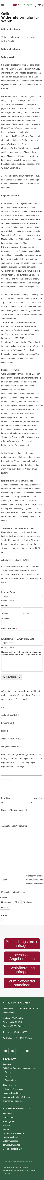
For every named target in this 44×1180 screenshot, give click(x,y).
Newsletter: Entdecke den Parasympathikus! (14, 1135)
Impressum (22, 1167)
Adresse (5, 618)
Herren (8, 1076)
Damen (8, 1072)
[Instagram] (20, 1051)
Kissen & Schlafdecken (13, 1093)
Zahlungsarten (9, 1121)
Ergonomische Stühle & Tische (16, 1097)
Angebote (7, 1064)
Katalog (6, 1125)
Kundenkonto (9, 1114)
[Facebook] (6, 1051)
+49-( (18, 1032)
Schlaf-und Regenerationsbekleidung (19, 1068)
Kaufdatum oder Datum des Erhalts (17, 639)
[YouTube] (27, 1051)
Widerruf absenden (11, 677)
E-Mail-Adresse (9, 629)
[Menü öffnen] (2, 5)
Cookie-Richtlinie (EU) (12, 1149)
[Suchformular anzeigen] (34, 6)
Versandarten (9, 1118)
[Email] (13, 1051)
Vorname (4, 613)
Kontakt (6, 1129)
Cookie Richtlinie (23, 1170)
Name (4, 606)
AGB (28, 1167)
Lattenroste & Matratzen (13, 1089)
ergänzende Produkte (12, 1101)
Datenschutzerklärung (10, 1167)
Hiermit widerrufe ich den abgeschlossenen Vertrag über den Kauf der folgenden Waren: (21, 653)
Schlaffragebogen (10, 1141)
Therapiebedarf (9, 1085)
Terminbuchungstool (12, 1145)
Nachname (27, 613)
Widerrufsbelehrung (9, 1170)
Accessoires (10, 1080)
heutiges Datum (8, 592)
